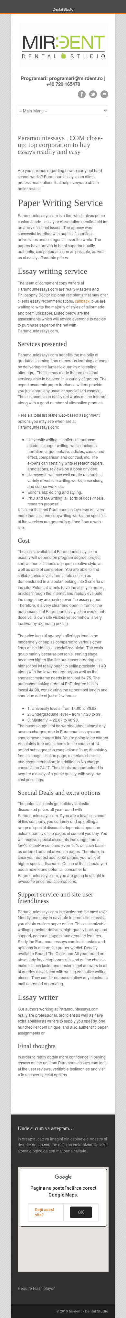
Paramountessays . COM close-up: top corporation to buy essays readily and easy (60, 145)
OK (81, 1212)
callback (82, 301)
